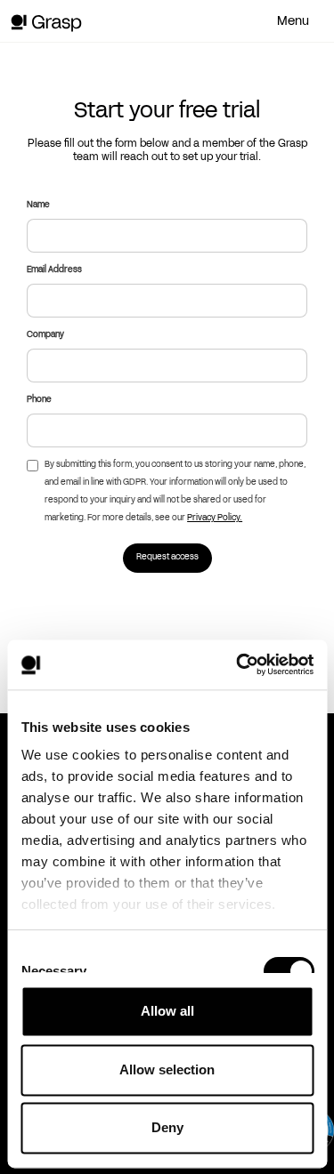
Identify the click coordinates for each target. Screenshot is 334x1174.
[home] (60, 23)
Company (45, 335)
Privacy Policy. (214, 518)
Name (38, 205)
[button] (298, 21)
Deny (167, 1127)
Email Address (54, 270)
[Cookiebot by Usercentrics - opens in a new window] (238, 664)
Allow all (167, 1010)
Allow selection (167, 1069)
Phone (39, 400)
